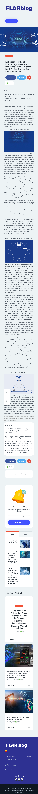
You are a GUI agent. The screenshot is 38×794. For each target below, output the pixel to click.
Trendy (26, 534)
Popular (12, 534)
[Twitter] (19, 779)
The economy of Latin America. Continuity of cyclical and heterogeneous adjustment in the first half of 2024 (12, 557)
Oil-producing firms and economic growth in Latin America (18, 718)
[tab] (12, 534)
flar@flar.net (12, 770)
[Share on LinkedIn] (7, 397)
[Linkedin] (16, 779)
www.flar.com (24, 760)
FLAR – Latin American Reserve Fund (18, 788)
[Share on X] (7, 393)
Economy (9, 56)
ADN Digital (20, 792)
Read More (11, 639)
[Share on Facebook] (7, 401)
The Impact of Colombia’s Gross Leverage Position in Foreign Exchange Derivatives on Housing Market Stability (19, 620)
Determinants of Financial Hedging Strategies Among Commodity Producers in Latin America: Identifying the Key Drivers (18, 674)
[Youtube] (22, 779)
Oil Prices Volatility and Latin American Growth (13, 543)
